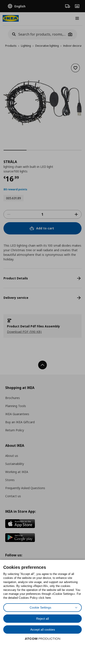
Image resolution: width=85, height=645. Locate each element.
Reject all (42, 618)
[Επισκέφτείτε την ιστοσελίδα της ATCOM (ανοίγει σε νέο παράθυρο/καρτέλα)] (42, 638)
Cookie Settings (40, 607)
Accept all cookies (42, 629)
